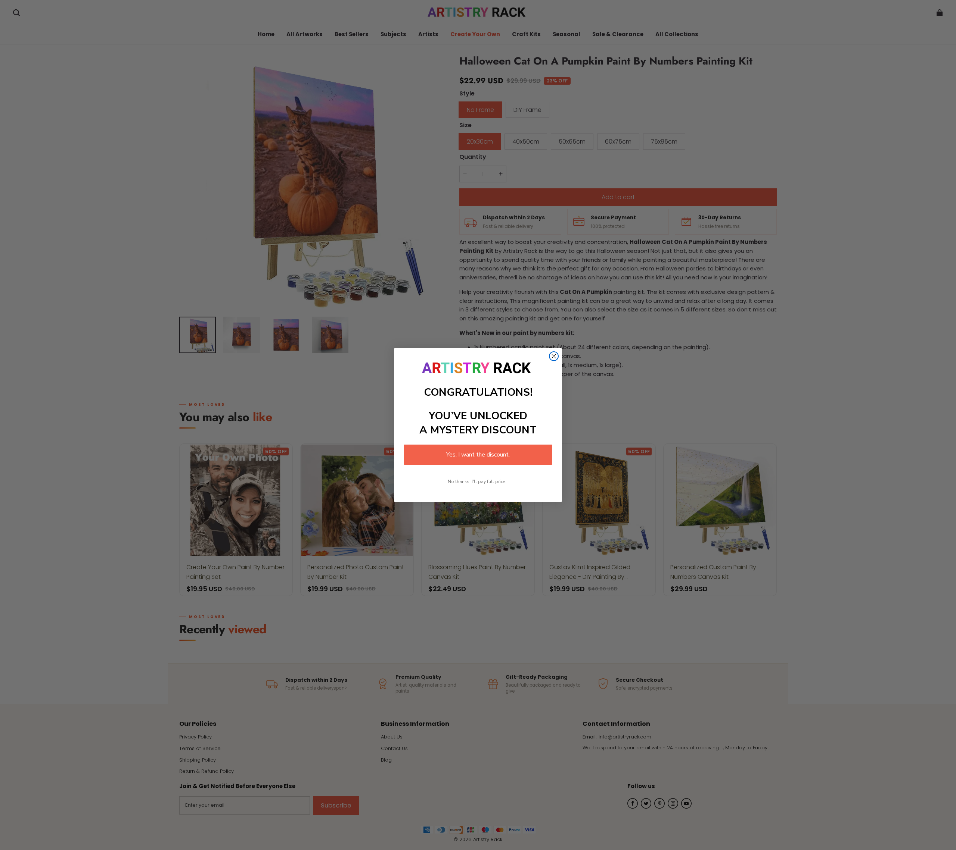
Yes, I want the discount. (478, 455)
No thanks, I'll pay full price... (478, 481)
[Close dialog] (553, 356)
